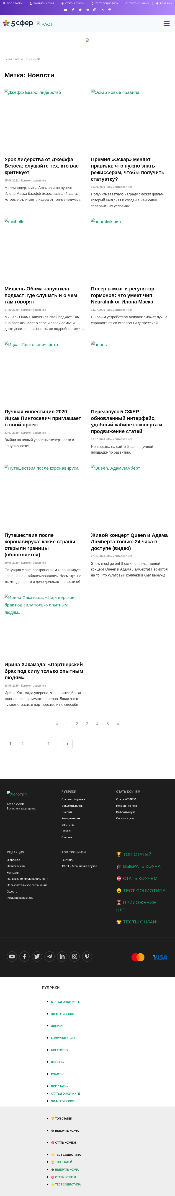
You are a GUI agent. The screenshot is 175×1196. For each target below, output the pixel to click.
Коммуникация (63, 1038)
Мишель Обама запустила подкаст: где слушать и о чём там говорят (41, 295)
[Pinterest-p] (109, 10)
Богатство (59, 1050)
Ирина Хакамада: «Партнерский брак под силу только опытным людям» (44, 671)
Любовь (57, 1062)
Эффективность (64, 1014)
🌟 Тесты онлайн (138, 922)
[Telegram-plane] (87, 10)
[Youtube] (65, 10)
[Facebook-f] (73, 10)
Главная (12, 58)
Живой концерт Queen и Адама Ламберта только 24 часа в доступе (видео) (129, 541)
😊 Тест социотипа (141, 890)
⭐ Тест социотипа (66, 1154)
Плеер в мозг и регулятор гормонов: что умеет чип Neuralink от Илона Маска (122, 295)
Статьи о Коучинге (65, 1002)
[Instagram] (95, 10)
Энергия (57, 1026)
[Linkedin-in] (102, 10)
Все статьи (60, 1086)
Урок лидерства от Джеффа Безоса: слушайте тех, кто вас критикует (42, 166)
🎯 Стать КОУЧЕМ (136, 878)
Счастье (57, 1074)
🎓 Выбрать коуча (138, 866)
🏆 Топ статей (134, 854)
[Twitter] (80, 10)
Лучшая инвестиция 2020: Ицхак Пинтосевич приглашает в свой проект (43, 418)
